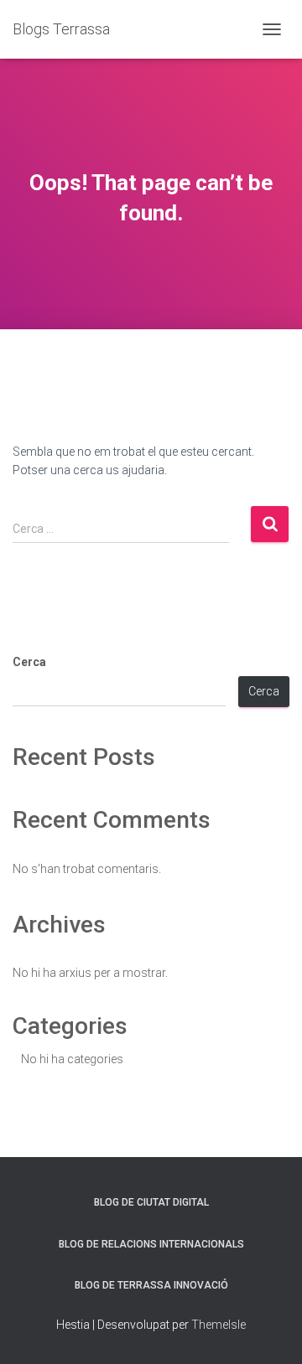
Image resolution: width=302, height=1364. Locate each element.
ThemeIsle (218, 1324)
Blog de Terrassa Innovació (151, 1285)
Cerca (29, 662)
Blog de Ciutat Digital (151, 1202)
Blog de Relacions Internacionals (151, 1244)
